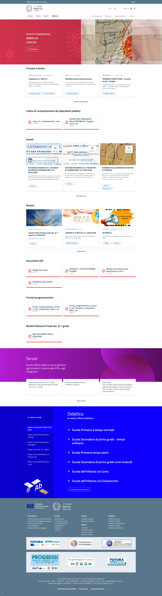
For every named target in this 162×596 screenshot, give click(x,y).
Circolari (131, 16)
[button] (102, 430)
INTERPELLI (107, 232)
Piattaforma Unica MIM (35, 523)
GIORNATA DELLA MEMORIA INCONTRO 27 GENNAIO (118, 169)
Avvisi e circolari (87, 532)
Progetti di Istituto (114, 521)
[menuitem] (30, 16)
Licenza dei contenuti (97, 589)
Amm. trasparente (96, 16)
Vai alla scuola (33, 49)
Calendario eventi (87, 530)
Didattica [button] (55, 16)
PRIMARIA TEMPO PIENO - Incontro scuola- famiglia (116, 80)
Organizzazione (59, 525)
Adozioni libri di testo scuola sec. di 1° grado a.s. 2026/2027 (43, 234)
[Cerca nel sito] (115, 8)
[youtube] (131, 8)
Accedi (133, 2)
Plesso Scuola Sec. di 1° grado (38, 449)
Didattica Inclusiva (114, 525)
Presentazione (59, 519)
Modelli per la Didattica (115, 528)
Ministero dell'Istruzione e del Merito (39, 519)
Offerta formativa (114, 519)
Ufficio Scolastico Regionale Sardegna (40, 521)
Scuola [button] (30, 16)
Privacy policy (83, 589)
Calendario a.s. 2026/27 (38, 78)
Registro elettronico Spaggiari (37, 528)
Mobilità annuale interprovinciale (78, 78)
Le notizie (85, 528)
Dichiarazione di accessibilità (67, 589)
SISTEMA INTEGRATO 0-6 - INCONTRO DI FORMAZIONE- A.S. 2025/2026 (80, 169)
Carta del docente (33, 525)
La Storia (57, 530)
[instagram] (134, 8)
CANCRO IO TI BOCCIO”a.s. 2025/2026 (80, 232)
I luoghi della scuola (61, 521)
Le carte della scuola (61, 523)
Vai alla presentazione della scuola (79, 490)
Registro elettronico (120, 16)
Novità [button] (46, 16)
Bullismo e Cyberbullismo (116, 523)
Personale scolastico (88, 521)
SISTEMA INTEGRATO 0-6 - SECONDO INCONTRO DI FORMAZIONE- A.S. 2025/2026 (43, 170)
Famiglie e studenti (88, 519)
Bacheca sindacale (87, 534)
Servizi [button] (38, 16)
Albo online (108, 16)
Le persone (58, 528)
